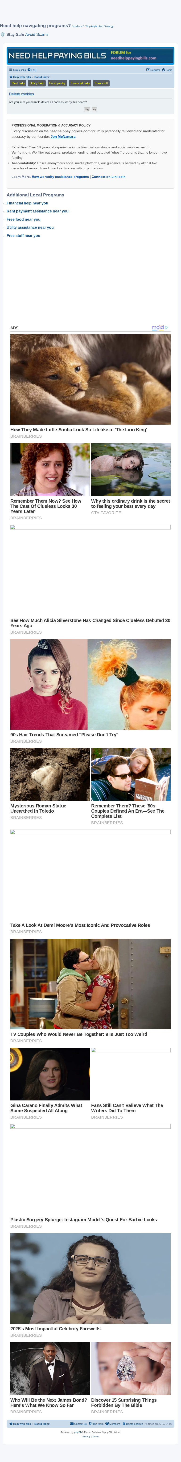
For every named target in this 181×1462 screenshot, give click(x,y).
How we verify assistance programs (60, 177)
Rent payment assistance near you (38, 211)
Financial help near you (27, 203)
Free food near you (24, 219)
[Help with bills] (90, 55)
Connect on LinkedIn (109, 177)
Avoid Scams (37, 34)
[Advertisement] (86, 13)
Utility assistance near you (30, 227)
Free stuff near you (23, 236)
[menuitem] (32, 70)
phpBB (78, 1432)
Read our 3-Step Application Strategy (93, 26)
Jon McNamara (63, 136)
